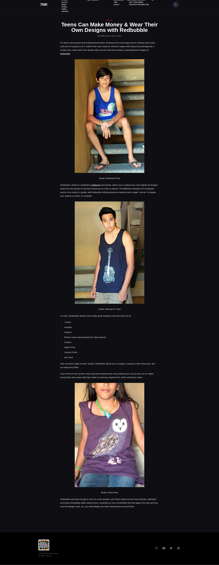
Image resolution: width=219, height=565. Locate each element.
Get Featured (136, 2)
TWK (44, 4)
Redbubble (65, 54)
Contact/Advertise (139, 4)
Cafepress (96, 185)
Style (109, 20)
